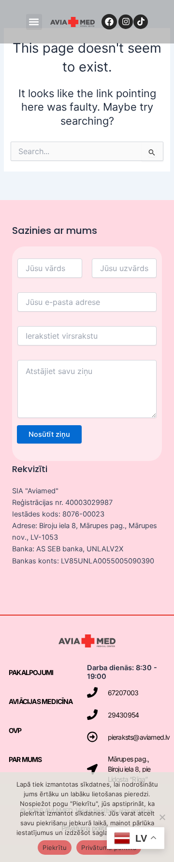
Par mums (25, 759)
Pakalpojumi (31, 672)
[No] (162, 817)
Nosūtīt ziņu (49, 434)
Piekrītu (55, 847)
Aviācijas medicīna (41, 701)
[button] (34, 22)
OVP (15, 730)
